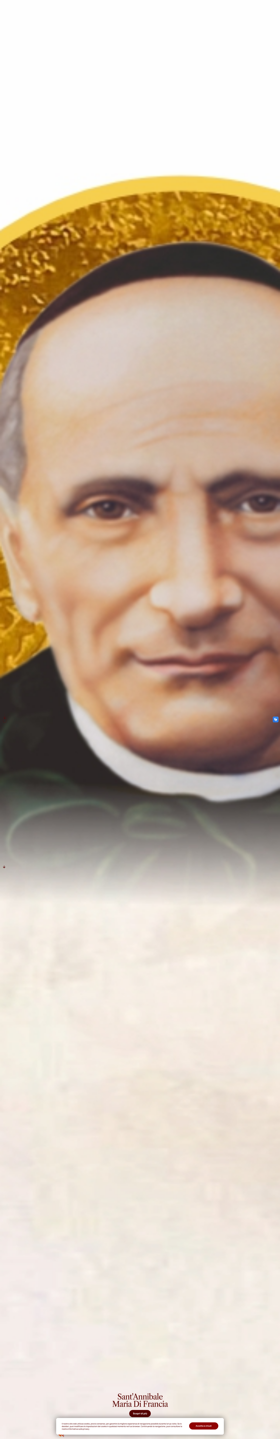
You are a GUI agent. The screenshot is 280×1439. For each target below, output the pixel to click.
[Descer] (4, 866)
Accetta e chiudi (204, 1426)
